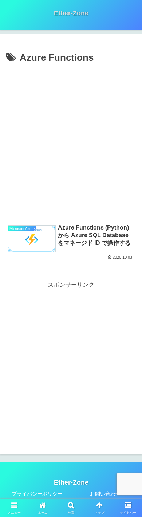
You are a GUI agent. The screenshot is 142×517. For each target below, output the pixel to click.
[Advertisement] (71, 141)
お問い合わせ (105, 494)
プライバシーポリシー (37, 494)
